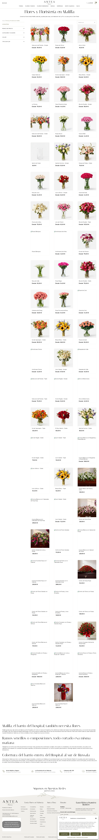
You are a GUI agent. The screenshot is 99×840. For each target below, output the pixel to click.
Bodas (53, 6)
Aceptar (64, 834)
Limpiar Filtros (5, 24)
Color (4, 37)
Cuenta (48, 806)
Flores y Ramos (30, 6)
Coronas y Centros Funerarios (53, 812)
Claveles (41, 813)
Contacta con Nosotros (52, 810)
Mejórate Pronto (32, 816)
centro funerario (55, 748)
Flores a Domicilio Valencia (8, 809)
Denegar (75, 834)
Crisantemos (42, 821)
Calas (41, 815)
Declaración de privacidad (82, 837)
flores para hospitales (27, 748)
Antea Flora (8, 837)
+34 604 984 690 (6, 814)
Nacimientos (33, 813)
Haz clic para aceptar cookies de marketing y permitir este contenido (11, 824)
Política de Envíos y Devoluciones (55, 837)
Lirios (41, 824)
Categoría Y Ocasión (8, 32)
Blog (78, 6)
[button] (96, 818)
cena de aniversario (77, 746)
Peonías (41, 806)
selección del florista (83, 748)
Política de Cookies (71, 837)
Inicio (3, 20)
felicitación (38, 748)
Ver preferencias (89, 834)
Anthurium (42, 826)
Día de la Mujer (33, 821)
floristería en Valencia (12, 733)
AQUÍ (87, 825)
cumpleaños (65, 746)
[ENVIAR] (95, 813)
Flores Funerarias (42, 6)
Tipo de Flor (6, 41)
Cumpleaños (33, 806)
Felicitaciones (33, 811)
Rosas (41, 809)
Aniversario (32, 809)
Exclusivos (23, 806)
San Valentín (33, 819)
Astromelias (42, 817)
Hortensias (42, 819)
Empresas (60, 6)
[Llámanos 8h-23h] (61, 771)
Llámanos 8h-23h (69, 770)
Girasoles (42, 811)
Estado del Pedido (51, 808)
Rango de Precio (7, 28)
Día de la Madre (33, 823)
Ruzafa (84, 760)
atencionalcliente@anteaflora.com (10, 816)
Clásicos (22, 811)
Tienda (21, 6)
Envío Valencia (69, 6)
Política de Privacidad (29, 837)
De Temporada (24, 809)
